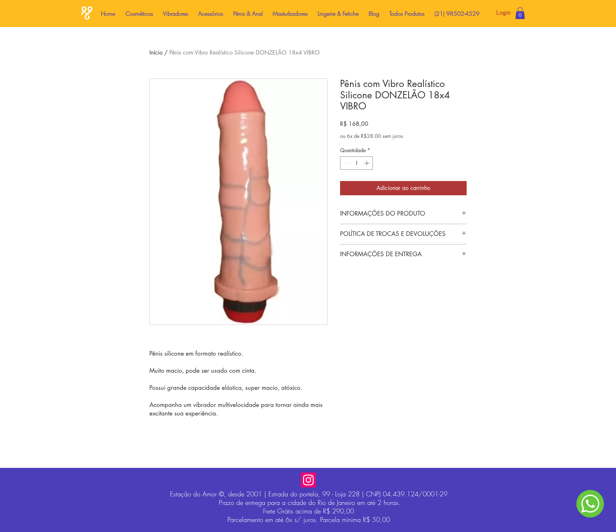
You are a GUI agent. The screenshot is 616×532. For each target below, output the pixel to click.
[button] (520, 13)
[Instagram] (308, 479)
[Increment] (367, 163)
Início (156, 52)
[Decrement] (345, 163)
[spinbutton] (356, 163)
